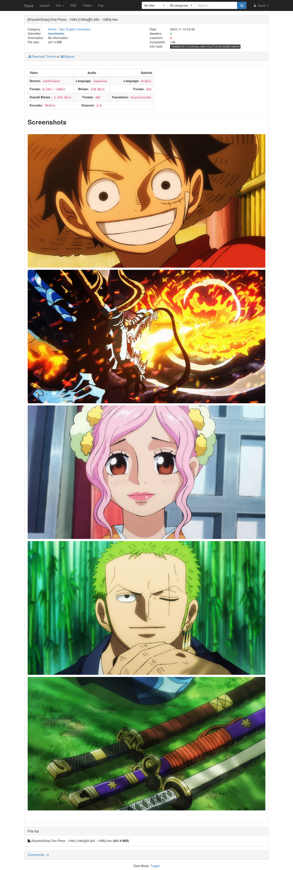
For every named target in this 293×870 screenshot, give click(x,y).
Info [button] (59, 5)
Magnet (69, 56)
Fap (101, 5)
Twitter (87, 5)
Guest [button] (262, 5)
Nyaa (28, 5)
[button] (154, 5)
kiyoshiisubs (56, 33)
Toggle (155, 866)
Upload (44, 5)
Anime (52, 29)
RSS (73, 5)
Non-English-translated (75, 29)
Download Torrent (44, 56)
